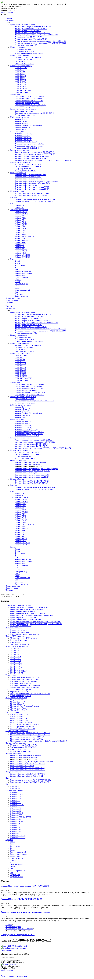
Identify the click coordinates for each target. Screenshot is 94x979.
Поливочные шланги (23, 49)
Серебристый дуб (21, 284)
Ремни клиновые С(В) (23, 140)
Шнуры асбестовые (17, 191)
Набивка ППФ (20, 253)
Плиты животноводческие (25, 115)
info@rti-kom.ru (7, 12)
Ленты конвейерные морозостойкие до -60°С (32, 183)
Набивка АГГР (20, 234)
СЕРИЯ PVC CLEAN (23, 90)
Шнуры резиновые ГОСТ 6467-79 (28, 164)
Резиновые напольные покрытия (23, 109)
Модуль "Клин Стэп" (23, 129)
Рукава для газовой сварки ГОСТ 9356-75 (31, 29)
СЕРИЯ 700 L (20, 74)
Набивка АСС (20, 222)
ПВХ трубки (20, 62)
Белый (17, 261)
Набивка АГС (20, 226)
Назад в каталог (7, 950)
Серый (17, 286)
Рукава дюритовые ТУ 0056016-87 (28, 37)
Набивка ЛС (19, 245)
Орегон (18, 280)
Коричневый (20, 275)
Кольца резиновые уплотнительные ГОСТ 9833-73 (34, 152)
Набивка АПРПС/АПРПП (25, 236)
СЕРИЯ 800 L (20, 78)
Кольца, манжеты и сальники (21, 150)
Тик (16, 292)
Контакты (9, 302)
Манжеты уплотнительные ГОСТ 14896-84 (31, 156)
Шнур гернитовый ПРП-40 (25, 171)
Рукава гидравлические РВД (26, 45)
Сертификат (19, 294)
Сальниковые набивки (19, 210)
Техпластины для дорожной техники (29, 107)
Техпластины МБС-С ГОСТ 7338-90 (29, 99)
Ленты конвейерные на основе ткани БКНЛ (32, 189)
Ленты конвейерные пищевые (26, 185)
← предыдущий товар (9, 935)
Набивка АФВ (20, 230)
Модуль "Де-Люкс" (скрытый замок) (29, 125)
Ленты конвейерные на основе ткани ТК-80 (32, 187)
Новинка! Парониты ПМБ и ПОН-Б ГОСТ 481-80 (21, 899)
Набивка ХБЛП (21, 251)
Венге (17, 269)
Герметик (13, 259)
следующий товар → (26, 935)
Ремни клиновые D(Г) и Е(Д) (26, 142)
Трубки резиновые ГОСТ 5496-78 (28, 166)
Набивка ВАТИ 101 (22, 255)
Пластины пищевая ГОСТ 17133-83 (29, 101)
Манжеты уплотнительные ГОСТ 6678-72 (31, 158)
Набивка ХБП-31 (21, 241)
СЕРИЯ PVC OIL (21, 92)
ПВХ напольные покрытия (20, 117)
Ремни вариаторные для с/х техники (29, 146)
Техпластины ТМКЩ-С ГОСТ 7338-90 (30, 96)
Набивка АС (19, 220)
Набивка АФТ (20, 216)
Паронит (13, 197)
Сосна (17, 288)
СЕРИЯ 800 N (20, 80)
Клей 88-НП (19, 208)
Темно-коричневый (22, 290)
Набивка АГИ (20, 218)
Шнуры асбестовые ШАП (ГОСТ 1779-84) (31, 195)
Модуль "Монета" (22, 123)
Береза (17, 263)
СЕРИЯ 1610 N (21, 88)
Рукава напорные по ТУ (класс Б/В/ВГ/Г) (31, 39)
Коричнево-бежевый (23, 271)
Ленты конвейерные (18, 173)
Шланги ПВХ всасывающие (21, 66)
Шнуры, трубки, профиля (20, 162)
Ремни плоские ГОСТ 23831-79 (27, 148)
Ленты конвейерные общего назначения (30, 175)
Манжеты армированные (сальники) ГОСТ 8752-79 (35, 154)
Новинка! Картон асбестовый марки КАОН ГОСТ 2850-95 (25, 886)
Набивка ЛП (20, 247)
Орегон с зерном (21, 278)
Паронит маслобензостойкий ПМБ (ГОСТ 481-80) (34, 201)
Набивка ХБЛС (21, 249)
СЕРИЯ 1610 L (20, 86)
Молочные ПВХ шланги (24, 64)
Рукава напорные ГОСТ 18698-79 (28, 31)
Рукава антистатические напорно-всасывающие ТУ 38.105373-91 (40, 41)
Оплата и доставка (13, 298)
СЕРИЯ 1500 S (20, 84)
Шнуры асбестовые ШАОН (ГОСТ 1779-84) (32, 193)
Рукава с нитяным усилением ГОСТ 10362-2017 (33, 27)
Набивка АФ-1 (20, 238)
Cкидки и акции (12, 300)
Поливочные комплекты (24, 51)
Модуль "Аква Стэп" (23, 127)
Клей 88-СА (19, 206)
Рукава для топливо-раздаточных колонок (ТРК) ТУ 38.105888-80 (40, 43)
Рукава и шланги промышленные (23, 24)
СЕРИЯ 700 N (20, 76)
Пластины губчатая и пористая (27, 103)
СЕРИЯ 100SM (21, 68)
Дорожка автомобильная (24, 111)
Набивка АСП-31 (21, 224)
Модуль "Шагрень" (22, 121)
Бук (16, 267)
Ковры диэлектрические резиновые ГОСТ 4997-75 (34, 113)
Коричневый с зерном (23, 273)
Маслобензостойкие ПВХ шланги (28, 57)
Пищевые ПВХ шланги (24, 59)
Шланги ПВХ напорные (19, 55)
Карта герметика (21, 296)
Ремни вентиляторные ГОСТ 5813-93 (29, 144)
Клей (12, 203)
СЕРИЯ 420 (19, 70)
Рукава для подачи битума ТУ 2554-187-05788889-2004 (36, 35)
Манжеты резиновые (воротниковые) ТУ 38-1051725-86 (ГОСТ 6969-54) (43, 160)
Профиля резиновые (23, 169)
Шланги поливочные (18, 47)
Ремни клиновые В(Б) (23, 138)
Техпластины (15, 94)
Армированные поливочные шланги (29, 53)
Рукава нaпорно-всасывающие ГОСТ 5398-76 (32, 33)
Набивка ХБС (20, 243)
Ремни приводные (17, 131)
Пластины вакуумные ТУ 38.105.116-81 (30, 105)
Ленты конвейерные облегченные (28, 177)
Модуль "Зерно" (21, 119)
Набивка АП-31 (21, 212)
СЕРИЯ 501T (20, 72)
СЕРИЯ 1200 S (20, 82)
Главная (9, 18)
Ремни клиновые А (22, 136)
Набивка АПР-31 (21, 214)
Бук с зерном (20, 265)
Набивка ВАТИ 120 (22, 257)
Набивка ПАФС (21, 232)
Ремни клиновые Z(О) (23, 134)
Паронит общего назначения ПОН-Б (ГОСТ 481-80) (35, 199)
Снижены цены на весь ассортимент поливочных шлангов (25, 912)
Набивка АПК (20, 228)
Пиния (17, 282)
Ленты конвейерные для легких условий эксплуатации (36, 181)
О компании (10, 20)
